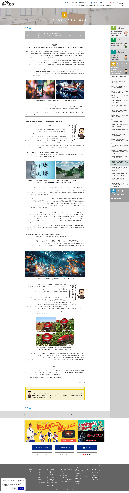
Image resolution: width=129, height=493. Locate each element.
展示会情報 (108, 5)
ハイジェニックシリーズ (51, 469)
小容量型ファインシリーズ (52, 471)
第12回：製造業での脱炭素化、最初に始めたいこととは (120, 130)
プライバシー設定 (94, 479)
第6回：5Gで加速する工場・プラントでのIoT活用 (120, 101)
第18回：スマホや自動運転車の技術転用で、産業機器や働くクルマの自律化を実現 (120, 163)
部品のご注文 (78, 471)
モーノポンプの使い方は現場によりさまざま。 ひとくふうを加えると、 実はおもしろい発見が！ (119, 195)
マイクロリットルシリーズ (52, 472)
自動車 (39, 469)
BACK (39, 414)
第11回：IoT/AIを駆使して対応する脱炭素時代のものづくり (120, 125)
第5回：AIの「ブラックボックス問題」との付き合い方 (120, 96)
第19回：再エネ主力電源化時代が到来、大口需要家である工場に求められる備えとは (120, 169)
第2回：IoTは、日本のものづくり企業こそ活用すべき (120, 82)
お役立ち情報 (78, 478)
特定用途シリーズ (50, 484)
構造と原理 (31, 467)
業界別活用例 (82, 5)
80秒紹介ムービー (32, 471)
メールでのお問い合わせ (72, 2)
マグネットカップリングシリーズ (53, 474)
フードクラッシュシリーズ (52, 482)
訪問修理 (78, 473)
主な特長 (30, 469)
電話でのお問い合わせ (84, 2)
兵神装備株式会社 (95, 472)
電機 (39, 474)
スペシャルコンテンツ (66, 475)
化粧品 (39, 472)
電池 (39, 476)
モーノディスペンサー (96, 465)
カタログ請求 (95, 2)
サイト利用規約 (94, 475)
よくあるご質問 (79, 480)
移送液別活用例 (89, 5)
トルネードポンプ (95, 467)
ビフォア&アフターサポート (81, 466)
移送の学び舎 (63, 467)
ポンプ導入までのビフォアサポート (83, 469)
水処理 (39, 479)
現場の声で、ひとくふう (66, 471)
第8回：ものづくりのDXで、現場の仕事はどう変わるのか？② (120, 111)
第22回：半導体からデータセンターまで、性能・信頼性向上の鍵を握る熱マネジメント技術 (120, 185)
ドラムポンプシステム (51, 479)
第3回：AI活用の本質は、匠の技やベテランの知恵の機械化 (120, 87)
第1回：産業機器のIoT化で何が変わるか (120, 77)
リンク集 (92, 474)
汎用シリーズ (49, 467)
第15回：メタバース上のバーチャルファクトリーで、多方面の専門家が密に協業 (120, 145)
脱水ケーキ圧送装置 (50, 476)
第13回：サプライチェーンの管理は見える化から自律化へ (119, 135)
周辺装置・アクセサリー (51, 485)
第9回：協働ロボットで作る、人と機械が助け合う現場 (120, 115)
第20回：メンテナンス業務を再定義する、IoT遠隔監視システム (120, 174)
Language (103, 2)
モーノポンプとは (73, 5)
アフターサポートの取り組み (81, 476)
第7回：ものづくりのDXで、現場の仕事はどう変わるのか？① (120, 106)
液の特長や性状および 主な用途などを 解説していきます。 (118, 55)
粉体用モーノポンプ (50, 480)
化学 (39, 471)
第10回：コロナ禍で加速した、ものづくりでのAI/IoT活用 (120, 120)
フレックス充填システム (51, 477)
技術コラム (102, 5)
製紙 (39, 477)
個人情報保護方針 (95, 477)
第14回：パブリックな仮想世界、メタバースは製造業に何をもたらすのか (120, 140)
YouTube (114, 2)
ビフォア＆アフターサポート (119, 5)
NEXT (70, 414)
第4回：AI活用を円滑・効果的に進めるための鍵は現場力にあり (120, 91)
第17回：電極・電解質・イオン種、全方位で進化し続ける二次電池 (120, 157)
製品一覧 (96, 5)
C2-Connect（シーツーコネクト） (96, 470)
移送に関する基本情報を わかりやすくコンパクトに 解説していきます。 (118, 31)
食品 (39, 467)
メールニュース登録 (43, 455)
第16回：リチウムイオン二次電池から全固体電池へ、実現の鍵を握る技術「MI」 (120, 152)
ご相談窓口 (78, 481)
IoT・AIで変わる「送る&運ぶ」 (67, 469)
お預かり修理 (78, 475)
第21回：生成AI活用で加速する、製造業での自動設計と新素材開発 (119, 179)
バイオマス (40, 480)
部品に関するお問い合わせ (64, 455)
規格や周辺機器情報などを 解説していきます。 (118, 42)
